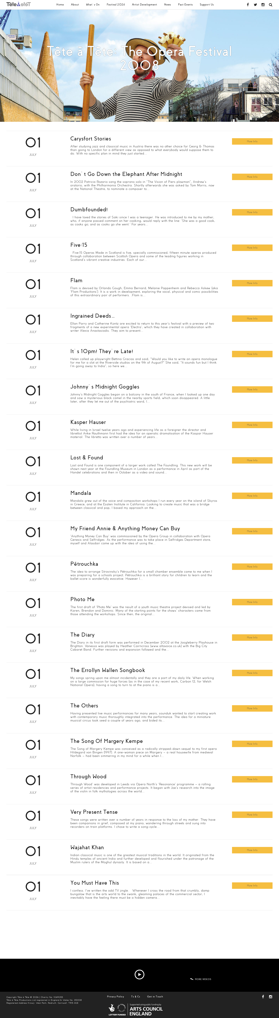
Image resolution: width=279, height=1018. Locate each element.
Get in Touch (155, 996)
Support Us (207, 4)
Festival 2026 (116, 4)
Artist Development (144, 4)
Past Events (185, 4)
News (167, 4)
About (75, 4)
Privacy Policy (115, 996)
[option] (139, 66)
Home (60, 4)
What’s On (93, 4)
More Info (252, 141)
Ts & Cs (135, 996)
